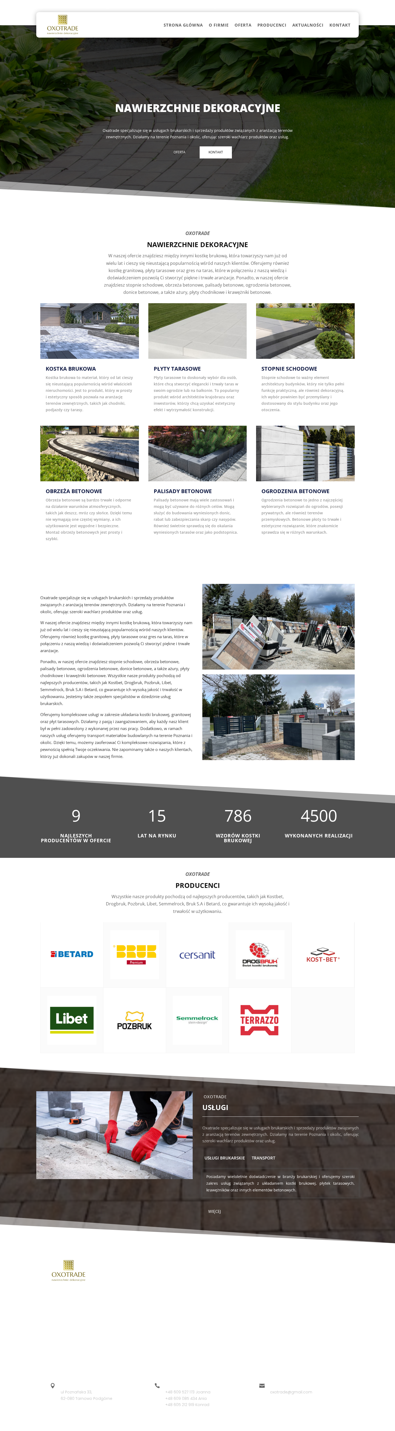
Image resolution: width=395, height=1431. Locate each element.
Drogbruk (212, 1277)
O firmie (219, 25)
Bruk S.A (211, 1297)
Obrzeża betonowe (327, 1287)
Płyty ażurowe (321, 1317)
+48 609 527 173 (56, 6)
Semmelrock (171, 1297)
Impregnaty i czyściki (278, 1343)
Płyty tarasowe (322, 1277)
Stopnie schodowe (276, 1287)
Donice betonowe (326, 1297)
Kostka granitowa (325, 1307)
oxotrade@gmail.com (106, 6)
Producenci (271, 25)
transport (263, 1158)
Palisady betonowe (277, 1297)
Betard (166, 1307)
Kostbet (167, 1277)
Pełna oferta (197, 560)
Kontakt (340, 25)
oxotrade (173, 1423)
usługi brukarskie (224, 1158)
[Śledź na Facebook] (351, 6)
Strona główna (183, 25)
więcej (214, 1211)
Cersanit (167, 1317)
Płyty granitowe (273, 1317)
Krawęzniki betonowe (329, 1333)
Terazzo (211, 1307)
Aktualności (308, 25)
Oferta (243, 25)
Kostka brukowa (273, 1277)
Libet (208, 1287)
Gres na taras (272, 1307)
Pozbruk (167, 1287)
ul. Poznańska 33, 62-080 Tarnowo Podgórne (182, 6)
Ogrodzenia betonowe (267, 1330)
